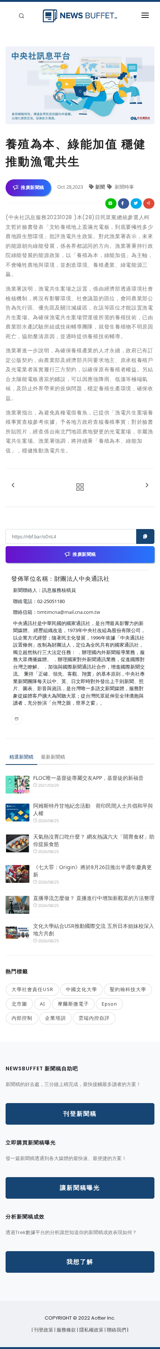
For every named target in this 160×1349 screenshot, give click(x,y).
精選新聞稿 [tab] (21, 756)
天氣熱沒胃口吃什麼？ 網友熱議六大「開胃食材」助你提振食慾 (93, 840)
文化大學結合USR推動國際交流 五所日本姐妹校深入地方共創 (93, 929)
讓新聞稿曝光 (80, 1187)
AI (42, 1003)
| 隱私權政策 (91, 1329)
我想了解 (80, 1261)
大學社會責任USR (32, 989)
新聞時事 (123, 186)
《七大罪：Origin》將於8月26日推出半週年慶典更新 (92, 870)
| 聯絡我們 (116, 1329)
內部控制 (22, 1018)
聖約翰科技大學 (128, 989)
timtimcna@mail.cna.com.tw (68, 612)
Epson (109, 1003)
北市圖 (19, 1003)
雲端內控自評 (94, 1018)
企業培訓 (55, 1018)
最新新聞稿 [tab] (53, 756)
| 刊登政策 (43, 1329)
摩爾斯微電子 (73, 1003)
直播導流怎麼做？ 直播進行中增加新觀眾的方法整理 (93, 897)
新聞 (100, 186)
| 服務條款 (65, 1329)
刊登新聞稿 (80, 1113)
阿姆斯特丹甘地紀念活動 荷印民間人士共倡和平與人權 (93, 809)
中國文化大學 (81, 989)
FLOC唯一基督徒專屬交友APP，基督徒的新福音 (88, 777)
